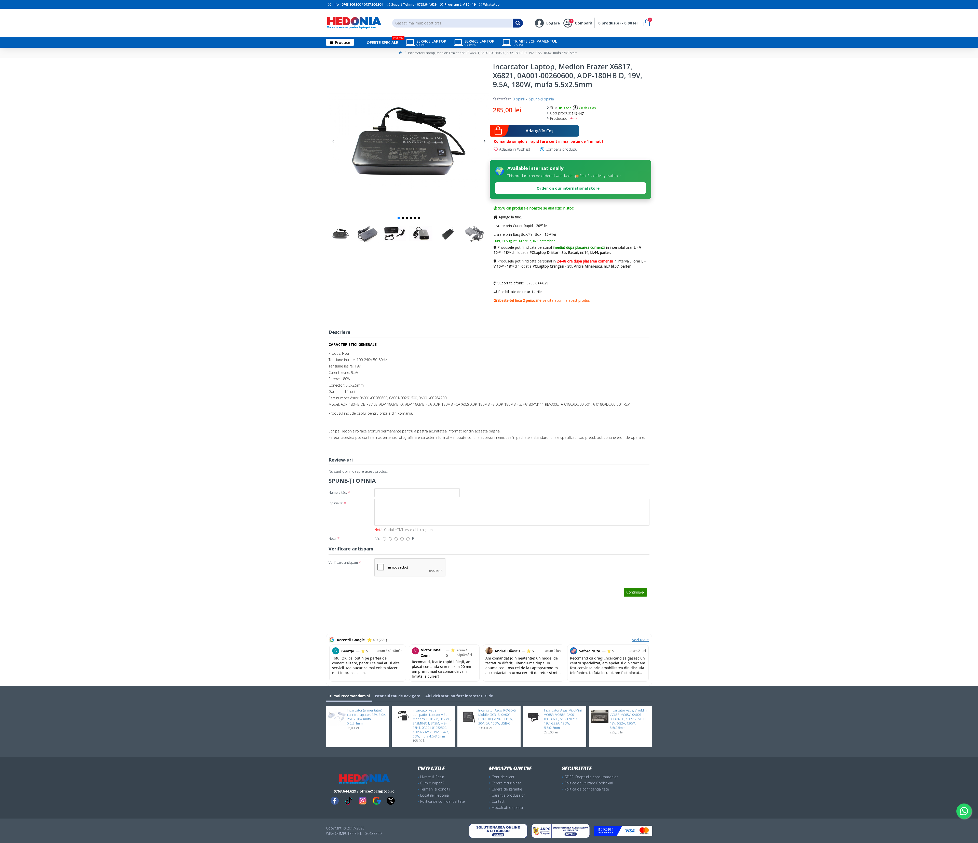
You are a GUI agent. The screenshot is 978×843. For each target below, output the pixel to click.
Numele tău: (338, 492)
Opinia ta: (336, 503)
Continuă (633, 592)
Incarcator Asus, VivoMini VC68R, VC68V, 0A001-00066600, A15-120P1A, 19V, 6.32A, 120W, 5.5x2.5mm (563, 719)
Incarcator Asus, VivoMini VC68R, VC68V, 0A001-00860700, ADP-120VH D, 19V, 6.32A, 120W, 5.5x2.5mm (628, 719)
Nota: (332, 538)
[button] (333, 141)
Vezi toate (640, 639)
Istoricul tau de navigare (397, 695)
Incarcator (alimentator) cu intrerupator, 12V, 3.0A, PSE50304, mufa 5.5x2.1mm (366, 717)
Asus (573, 118)
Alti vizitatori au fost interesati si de (459, 695)
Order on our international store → (570, 188)
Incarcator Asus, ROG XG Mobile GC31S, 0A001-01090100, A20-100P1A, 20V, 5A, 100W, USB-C (497, 717)
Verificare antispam (343, 562)
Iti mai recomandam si (349, 695)
